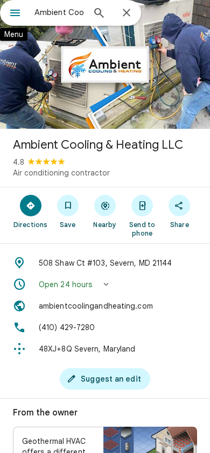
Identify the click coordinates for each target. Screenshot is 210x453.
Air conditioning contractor (61, 173)
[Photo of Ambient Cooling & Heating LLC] (105, 64)
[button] (105, 284)
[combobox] (59, 12)
